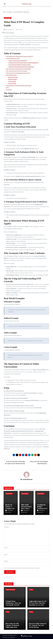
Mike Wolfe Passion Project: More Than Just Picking (26, 507)
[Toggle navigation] (5, 4)
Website (6, 561)
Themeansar (12, 637)
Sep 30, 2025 (8, 512)
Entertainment (8, 17)
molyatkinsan (11, 29)
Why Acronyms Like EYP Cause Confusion (16, 71)
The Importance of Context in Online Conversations (18, 85)
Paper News (5, 637)
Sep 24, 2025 (40, 512)
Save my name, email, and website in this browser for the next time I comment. (22, 568)
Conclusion (9, 89)
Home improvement (10, 589)
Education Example (13, 77)
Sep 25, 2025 (24, 512)
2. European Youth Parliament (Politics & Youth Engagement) (23, 62)
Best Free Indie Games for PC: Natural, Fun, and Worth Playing (37, 625)
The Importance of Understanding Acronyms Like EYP (19, 56)
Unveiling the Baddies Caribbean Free (42, 506)
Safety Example (12, 81)
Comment (6, 527)
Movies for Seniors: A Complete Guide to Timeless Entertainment (10, 508)
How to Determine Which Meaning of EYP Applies (18, 69)
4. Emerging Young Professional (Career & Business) (21, 66)
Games (31, 589)
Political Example (12, 79)
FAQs (7, 87)
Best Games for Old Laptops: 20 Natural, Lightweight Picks (12, 625)
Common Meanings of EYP (12, 58)
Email (6, 554)
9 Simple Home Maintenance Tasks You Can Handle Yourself (13, 603)
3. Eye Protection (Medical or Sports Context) (19, 64)
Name (6, 547)
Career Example (12, 83)
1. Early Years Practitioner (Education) (17, 60)
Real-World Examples (11, 75)
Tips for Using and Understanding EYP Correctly (18, 73)
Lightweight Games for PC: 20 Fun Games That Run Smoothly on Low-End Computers (38, 604)
